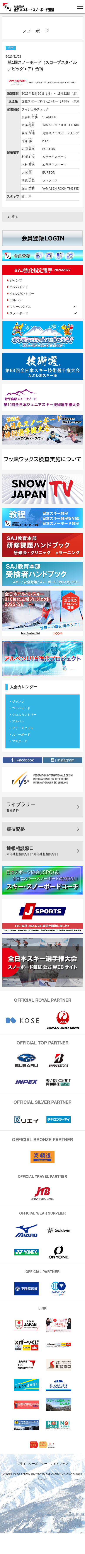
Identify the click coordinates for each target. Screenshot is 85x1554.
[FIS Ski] (42, 779)
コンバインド (19, 287)
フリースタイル (22, 728)
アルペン (16, 300)
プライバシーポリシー (32, 1463)
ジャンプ (16, 280)
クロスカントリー (22, 293)
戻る (15, 216)
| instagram (64, 760)
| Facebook (23, 760)
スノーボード (21, 734)
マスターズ (19, 741)
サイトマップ (59, 1463)
